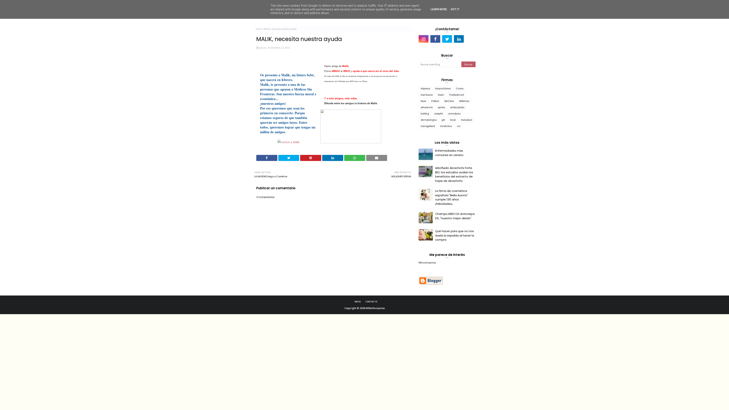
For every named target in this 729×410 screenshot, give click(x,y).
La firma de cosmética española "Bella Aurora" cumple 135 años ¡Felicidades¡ (451, 197)
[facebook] (435, 39)
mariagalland (428, 126)
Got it (455, 9)
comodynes (454, 113)
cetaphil (438, 113)
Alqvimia (425, 88)
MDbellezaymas (375, 308)
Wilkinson (464, 101)
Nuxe (423, 101)
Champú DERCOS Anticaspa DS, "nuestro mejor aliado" (455, 216)
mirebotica (446, 126)
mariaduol (466, 119)
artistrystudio (457, 107)
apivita (441, 107)
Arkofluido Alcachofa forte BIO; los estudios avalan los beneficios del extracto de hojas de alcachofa (454, 174)
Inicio (259, 29)
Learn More (439, 9)
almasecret (427, 107)
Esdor (441, 94)
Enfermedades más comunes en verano (449, 153)
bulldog (425, 113)
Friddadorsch (456, 94)
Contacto (371, 301)
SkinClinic (449, 101)
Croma (459, 88)
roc (459, 126)
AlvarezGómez (443, 88)
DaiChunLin (427, 94)
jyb (443, 119)
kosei (453, 119)
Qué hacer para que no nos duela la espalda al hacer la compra (454, 235)
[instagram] (423, 39)
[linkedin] (459, 39)
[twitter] (447, 39)
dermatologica (429, 119)
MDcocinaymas (427, 262)
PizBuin (435, 101)
